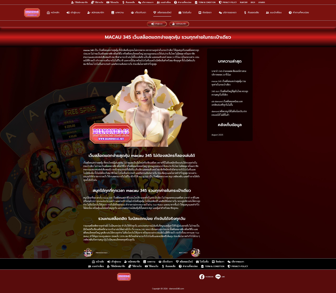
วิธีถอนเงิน (114, 2)
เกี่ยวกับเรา (140, 12)
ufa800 (261, 2)
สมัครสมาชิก (97, 12)
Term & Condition (207, 2)
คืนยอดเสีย (130, 2)
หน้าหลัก (55, 12)
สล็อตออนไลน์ (164, 12)
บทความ (119, 12)
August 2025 (217, 134)
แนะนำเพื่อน (166, 2)
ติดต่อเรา (207, 12)
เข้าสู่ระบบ (75, 12)
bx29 (253, 2)
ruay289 (243, 2)
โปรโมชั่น (187, 12)
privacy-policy (230, 2)
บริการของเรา (148, 2)
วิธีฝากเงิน (99, 2)
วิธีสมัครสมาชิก (81, 2)
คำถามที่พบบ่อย (184, 2)
